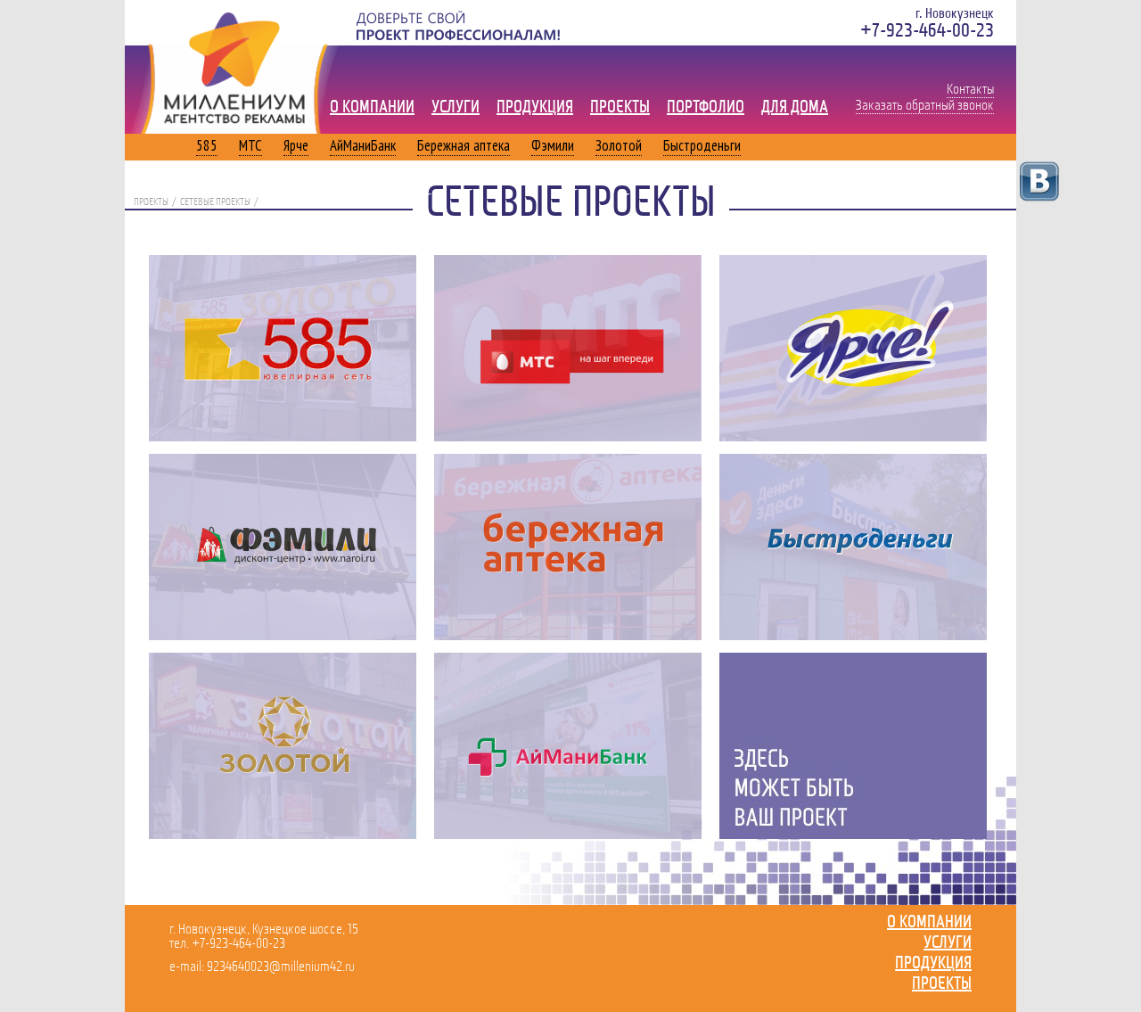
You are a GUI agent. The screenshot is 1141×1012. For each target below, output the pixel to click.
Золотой (618, 145)
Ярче (295, 145)
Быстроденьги (702, 145)
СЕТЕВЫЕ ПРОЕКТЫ (215, 202)
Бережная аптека (463, 145)
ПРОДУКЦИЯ (535, 108)
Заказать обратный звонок (925, 106)
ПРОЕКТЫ (620, 108)
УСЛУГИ (455, 108)
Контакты (970, 90)
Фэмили (552, 145)
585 (207, 145)
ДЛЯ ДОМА (794, 108)
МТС (250, 145)
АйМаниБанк (363, 145)
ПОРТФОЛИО (705, 108)
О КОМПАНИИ (372, 108)
